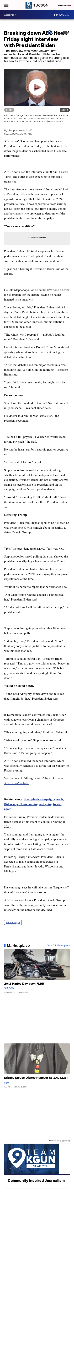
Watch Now (64, 5)
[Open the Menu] (6, 5)
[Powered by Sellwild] (65, 1140)
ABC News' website (16, 783)
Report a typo (13, 922)
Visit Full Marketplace (58, 945)
